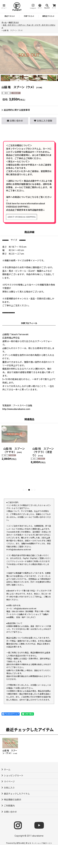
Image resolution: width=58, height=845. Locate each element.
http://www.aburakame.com (16, 409)
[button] (4, 6)
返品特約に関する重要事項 (17, 110)
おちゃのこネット (23, 843)
